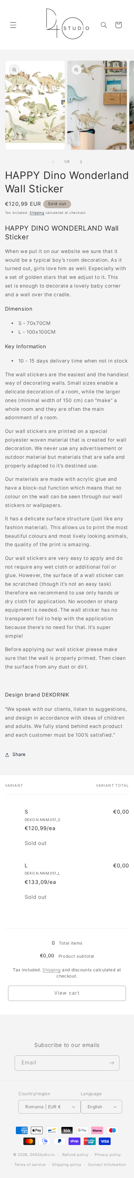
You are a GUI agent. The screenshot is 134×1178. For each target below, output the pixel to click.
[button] (13, 25)
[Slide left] (53, 162)
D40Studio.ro (42, 1154)
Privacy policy (108, 1154)
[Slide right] (81, 162)
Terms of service (30, 1164)
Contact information (107, 1164)
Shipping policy (66, 1164)
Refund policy (75, 1154)
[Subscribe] (111, 1063)
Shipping (37, 213)
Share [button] (19, 754)
